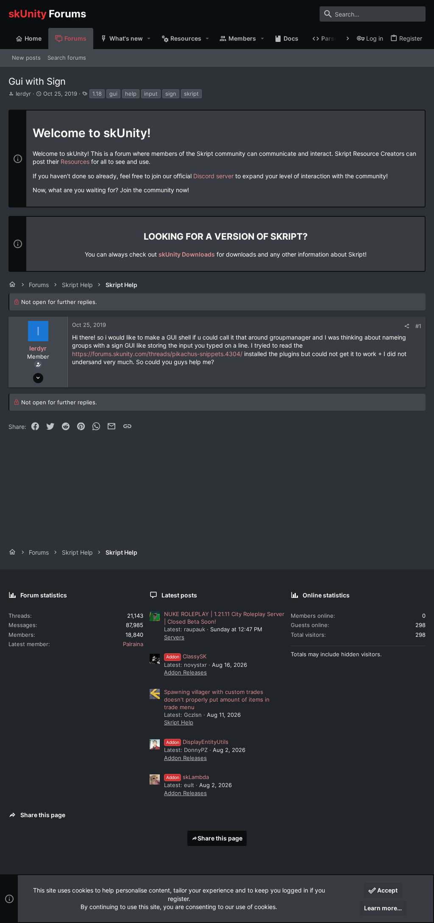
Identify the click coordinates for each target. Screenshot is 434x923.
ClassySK (186, 656)
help (130, 93)
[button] (149, 38)
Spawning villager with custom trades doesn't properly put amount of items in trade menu (217, 699)
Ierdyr (23, 93)
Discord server (213, 176)
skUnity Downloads (187, 254)
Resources (75, 161)
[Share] (406, 326)
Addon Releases (185, 672)
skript (191, 93)
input (151, 93)
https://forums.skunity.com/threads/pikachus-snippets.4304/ (157, 353)
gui (113, 93)
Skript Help (178, 722)
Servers (174, 637)
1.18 (97, 93)
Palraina (133, 644)
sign (170, 93)
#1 (418, 326)
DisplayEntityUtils (197, 741)
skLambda (187, 777)
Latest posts (179, 595)
